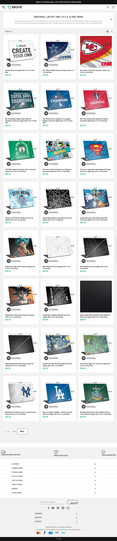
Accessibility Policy (42, 529)
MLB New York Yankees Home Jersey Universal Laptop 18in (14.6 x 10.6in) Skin (20, 413)
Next (22, 431)
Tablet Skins (17, 484)
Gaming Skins (17, 468)
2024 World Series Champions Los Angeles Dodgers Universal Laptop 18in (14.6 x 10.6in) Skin (57, 121)
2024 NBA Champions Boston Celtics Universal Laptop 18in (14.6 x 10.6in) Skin (20, 170)
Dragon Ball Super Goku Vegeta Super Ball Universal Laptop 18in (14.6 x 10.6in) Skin (93, 219)
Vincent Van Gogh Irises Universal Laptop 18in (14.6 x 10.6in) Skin (95, 364)
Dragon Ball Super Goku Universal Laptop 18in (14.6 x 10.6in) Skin (20, 267)
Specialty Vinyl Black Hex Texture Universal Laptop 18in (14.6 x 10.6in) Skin (19, 364)
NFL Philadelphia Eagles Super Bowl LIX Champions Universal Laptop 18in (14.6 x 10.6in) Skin (21, 121)
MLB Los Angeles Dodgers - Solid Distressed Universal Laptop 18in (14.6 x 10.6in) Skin (57, 413)
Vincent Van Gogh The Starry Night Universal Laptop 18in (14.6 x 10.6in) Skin (57, 364)
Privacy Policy (63, 529)
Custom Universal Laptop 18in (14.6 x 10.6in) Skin (19, 71)
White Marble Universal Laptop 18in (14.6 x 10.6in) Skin (56, 267)
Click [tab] (111, 19)
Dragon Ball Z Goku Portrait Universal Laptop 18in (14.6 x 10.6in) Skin (19, 316)
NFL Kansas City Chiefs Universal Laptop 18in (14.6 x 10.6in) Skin (95, 71)
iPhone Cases (17, 472)
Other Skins (17, 493)
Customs (15, 464)
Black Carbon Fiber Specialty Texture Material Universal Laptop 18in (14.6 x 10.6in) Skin (95, 316)
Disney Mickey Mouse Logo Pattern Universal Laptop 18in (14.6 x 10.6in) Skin (57, 219)
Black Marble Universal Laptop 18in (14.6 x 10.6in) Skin (94, 267)
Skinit (15, 7)
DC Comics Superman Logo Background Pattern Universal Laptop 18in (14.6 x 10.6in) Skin (95, 170)
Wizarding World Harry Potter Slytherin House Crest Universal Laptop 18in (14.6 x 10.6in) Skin (95, 413)
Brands (15, 489)
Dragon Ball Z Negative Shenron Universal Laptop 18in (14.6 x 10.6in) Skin (56, 316)
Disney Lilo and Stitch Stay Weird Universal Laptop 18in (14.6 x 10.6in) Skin (19, 219)
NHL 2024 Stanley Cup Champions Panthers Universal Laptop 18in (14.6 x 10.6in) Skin (94, 120)
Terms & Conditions (75, 529)
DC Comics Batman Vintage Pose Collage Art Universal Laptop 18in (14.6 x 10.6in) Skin (57, 170)
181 (14, 431)
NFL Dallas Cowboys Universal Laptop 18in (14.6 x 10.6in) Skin (58, 71)
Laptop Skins (17, 480)
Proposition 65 (53, 529)
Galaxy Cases (17, 476)
